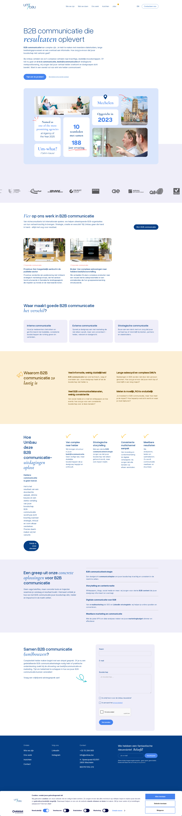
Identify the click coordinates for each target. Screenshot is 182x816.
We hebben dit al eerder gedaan (59, 77)
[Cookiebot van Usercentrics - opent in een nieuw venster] (18, 811)
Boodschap (103, 672)
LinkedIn (55, 750)
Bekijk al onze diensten (32, 545)
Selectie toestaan (160, 803)
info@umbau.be (87, 755)
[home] (38, 6)
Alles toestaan (160, 796)
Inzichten (105, 6)
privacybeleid (117, 703)
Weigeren (160, 810)
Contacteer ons (150, 6)
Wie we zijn (70, 6)
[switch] (66, 810)
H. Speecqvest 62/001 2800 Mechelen (90, 761)
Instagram (56, 755)
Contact (27, 764)
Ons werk (95, 6)
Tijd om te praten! (35, 77)
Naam (101, 649)
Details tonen (117, 810)
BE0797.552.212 (87, 767)
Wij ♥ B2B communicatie (146, 227)
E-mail (101, 661)
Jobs (114, 6)
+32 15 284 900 (87, 750)
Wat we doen (83, 6)
